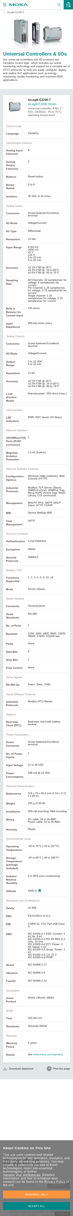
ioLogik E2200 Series (42, 104)
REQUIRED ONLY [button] (36, 1194)
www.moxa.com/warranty (48, 1054)
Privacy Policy (54, 1181)
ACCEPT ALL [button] (36, 1206)
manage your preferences (21, 1175)
